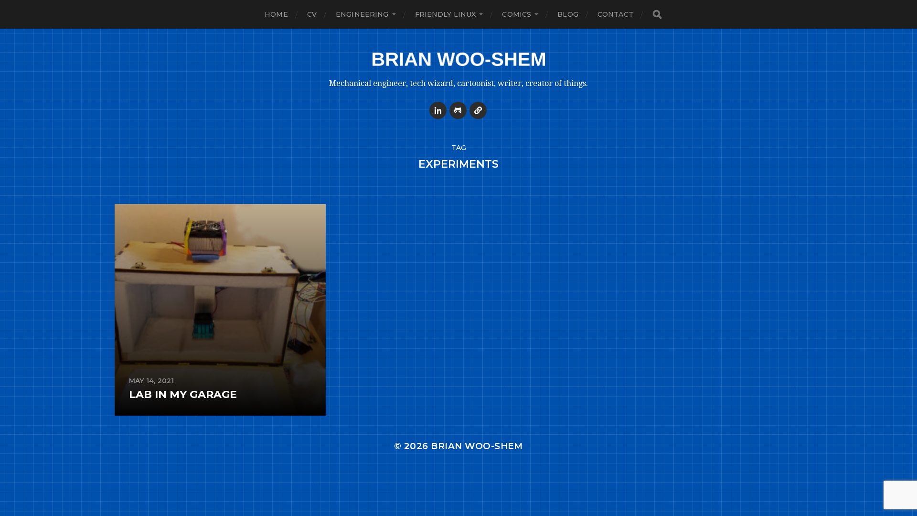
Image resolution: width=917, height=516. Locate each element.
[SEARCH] (657, 14)
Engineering (362, 14)
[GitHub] (458, 110)
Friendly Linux (445, 14)
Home (276, 14)
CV (312, 14)
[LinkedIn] (438, 110)
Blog (567, 14)
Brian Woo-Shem (477, 446)
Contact (615, 14)
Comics (516, 14)
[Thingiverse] (478, 110)
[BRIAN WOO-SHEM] (458, 59)
